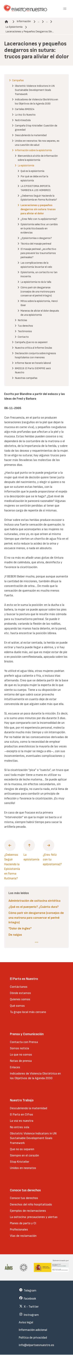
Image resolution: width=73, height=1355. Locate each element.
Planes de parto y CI (23, 1223)
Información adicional (33, 1330)
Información (24, 21)
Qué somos (17, 1006)
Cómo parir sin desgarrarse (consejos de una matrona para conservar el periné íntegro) (36, 917)
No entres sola (19, 1127)
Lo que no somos (21, 1054)
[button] (64, 8)
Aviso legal (26, 1322)
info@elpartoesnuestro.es (36, 1345)
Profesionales (19, 1229)
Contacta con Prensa (24, 1042)
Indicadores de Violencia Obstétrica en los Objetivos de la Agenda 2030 (35, 1076)
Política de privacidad (33, 1337)
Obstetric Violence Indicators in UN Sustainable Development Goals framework (33, 1138)
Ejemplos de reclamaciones (28, 1211)
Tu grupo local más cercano (28, 1012)
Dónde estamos (20, 993)
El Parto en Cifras (21, 1114)
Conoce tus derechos (24, 1198)
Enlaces (15, 1067)
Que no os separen (22, 1149)
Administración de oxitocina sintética (34, 901)
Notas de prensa (21, 1061)
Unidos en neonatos (23, 1168)
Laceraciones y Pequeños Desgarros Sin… (29, 31)
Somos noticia (19, 1048)
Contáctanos (18, 987)
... (38, 21)
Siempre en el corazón (24, 1155)
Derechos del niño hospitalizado (31, 1204)
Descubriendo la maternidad (28, 1108)
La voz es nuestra (21, 1121)
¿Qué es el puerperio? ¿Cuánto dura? (34, 907)
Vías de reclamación (23, 1236)
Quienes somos (20, 999)
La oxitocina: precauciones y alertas (34, 1217)
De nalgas (15, 935)
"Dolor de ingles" (20, 928)
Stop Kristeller (19, 1162)
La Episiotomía (14, 27)
